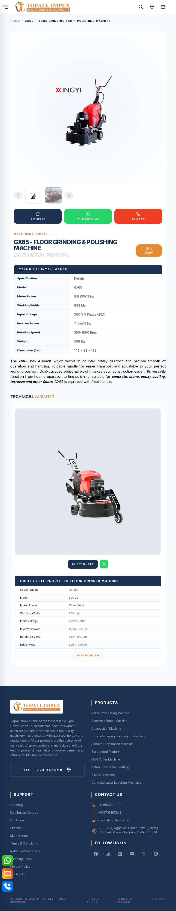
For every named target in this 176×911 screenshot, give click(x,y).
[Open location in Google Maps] (152, 6)
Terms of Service (125, 900)
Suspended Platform (105, 751)
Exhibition (17, 820)
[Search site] (140, 6)
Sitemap (16, 828)
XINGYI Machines (103, 775)
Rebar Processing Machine (110, 713)
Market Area (19, 835)
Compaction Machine (106, 728)
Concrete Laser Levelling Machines (116, 782)
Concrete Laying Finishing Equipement (118, 736)
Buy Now (149, 250)
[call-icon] (7, 886)
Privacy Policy (20, 866)
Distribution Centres (24, 812)
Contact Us (18, 874)
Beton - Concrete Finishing (110, 767)
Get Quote (85, 564)
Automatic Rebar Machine (109, 721)
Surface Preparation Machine (112, 744)
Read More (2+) (88, 655)
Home (15, 21)
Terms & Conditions (24, 843)
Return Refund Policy (25, 851)
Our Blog (16, 805)
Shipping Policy (21, 859)
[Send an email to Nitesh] (163, 6)
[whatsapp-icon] (7, 860)
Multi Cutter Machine (105, 759)
